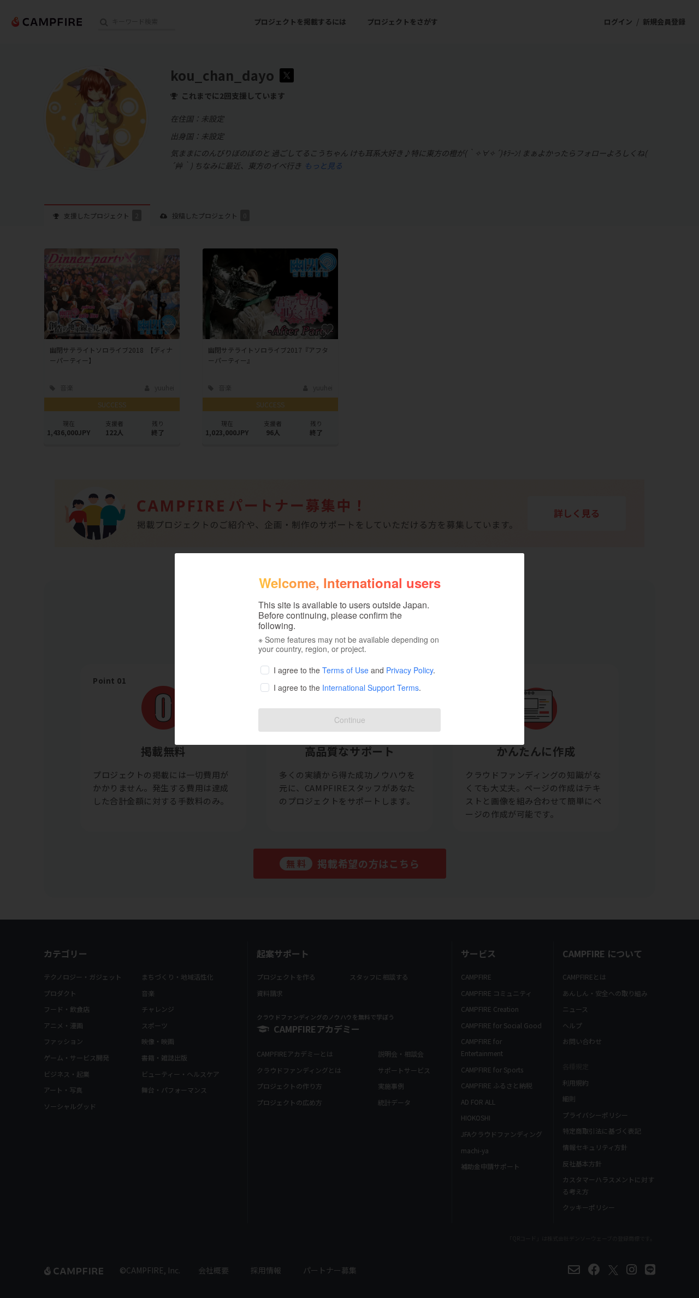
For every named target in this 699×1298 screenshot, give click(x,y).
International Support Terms (370, 687)
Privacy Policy (409, 670)
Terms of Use (345, 670)
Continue (349, 719)
